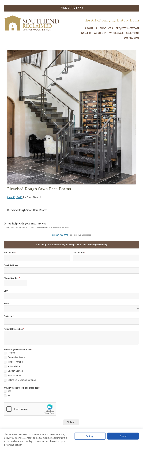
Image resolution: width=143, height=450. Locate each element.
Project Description (14, 329)
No (8, 395)
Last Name (79, 253)
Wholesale (116, 33)
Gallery (86, 33)
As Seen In (100, 33)
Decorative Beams (16, 357)
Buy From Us (131, 37)
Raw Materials (14, 375)
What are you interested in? (18, 350)
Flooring (11, 353)
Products (106, 28)
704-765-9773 (71, 8)
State (6, 304)
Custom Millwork (15, 371)
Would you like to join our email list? (22, 388)
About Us (91, 28)
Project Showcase (127, 28)
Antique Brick (13, 366)
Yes (9, 391)
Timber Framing (15, 362)
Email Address (12, 265)
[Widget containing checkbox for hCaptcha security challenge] (30, 409)
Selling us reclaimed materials (21, 380)
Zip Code (9, 316)
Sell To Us (132, 33)
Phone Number (12, 278)
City (6, 291)
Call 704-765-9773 (60, 235)
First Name (10, 253)
